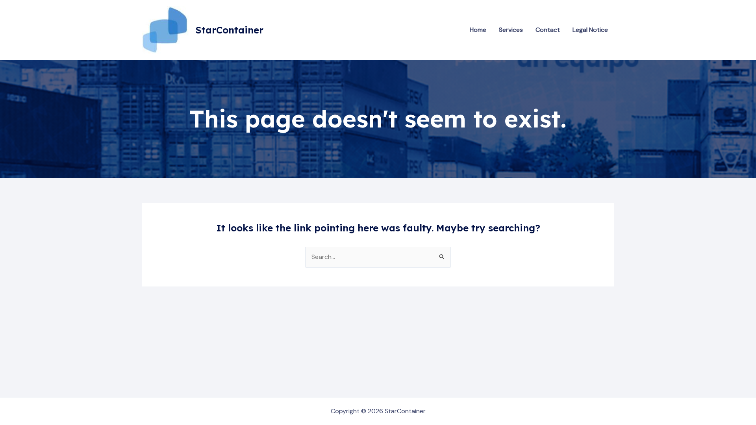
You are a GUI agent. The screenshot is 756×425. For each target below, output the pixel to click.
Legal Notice (590, 30)
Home (478, 30)
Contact (548, 30)
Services (511, 30)
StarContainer (229, 30)
